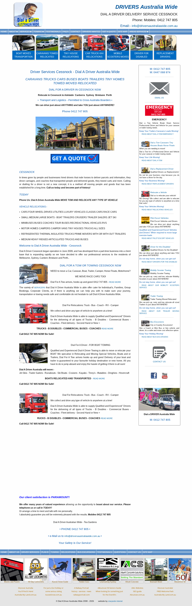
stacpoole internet (115, 601)
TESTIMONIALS (53, 31)
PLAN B (44, 552)
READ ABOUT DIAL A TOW (152, 160)
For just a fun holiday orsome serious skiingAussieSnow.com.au (53, 591)
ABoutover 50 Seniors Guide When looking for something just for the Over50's (109, 591)
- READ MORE (98, 378)
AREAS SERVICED (138, 31)
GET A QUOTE (109, 31)
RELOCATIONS (68, 552)
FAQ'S (65, 31)
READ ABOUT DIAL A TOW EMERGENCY (158, 134)
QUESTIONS (120, 552)
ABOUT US (14, 552)
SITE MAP (122, 31)
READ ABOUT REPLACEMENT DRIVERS (158, 184)
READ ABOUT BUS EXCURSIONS (155, 337)
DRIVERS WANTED (91, 31)
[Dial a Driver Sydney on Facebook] (154, 375)
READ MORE (115, 282)
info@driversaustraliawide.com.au (155, 26)
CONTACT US (134, 552)
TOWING (38, 31)
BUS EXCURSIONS (86, 552)
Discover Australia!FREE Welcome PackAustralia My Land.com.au (165, 591)
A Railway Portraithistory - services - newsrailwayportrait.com (81, 591)
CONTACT (75, 31)
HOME (4, 31)
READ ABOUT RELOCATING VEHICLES (157, 210)
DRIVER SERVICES (30, 552)
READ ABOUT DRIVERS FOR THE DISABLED (159, 262)
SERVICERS (39, 287)
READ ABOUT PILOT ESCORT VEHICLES (158, 238)
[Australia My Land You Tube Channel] (164, 375)
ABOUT (12, 31)
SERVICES (25, 31)
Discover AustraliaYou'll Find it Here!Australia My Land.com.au (25, 591)
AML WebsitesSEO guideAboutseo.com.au (137, 591)
